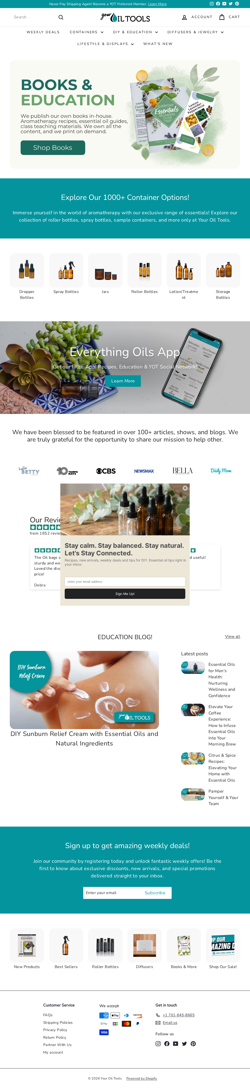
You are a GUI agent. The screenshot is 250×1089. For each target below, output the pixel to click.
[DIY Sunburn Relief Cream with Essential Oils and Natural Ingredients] (84, 690)
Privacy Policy (55, 1029)
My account (53, 1052)
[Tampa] (67, 471)
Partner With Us (57, 1044)
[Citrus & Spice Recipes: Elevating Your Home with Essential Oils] (193, 758)
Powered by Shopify (141, 1078)
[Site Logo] (144, 471)
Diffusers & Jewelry (193, 32)
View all (232, 636)
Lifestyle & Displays (103, 44)
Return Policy (54, 1037)
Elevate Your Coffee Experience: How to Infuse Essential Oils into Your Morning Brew (222, 725)
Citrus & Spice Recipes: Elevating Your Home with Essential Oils (222, 768)
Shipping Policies (58, 1022)
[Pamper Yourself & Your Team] (193, 794)
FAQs (48, 1015)
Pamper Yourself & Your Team (223, 797)
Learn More (157, 4)
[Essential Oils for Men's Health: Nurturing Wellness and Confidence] (193, 667)
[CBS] (106, 471)
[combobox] (39, 17)
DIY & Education (133, 32)
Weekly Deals (43, 32)
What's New (158, 44)
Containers (85, 32)
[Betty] (29, 471)
